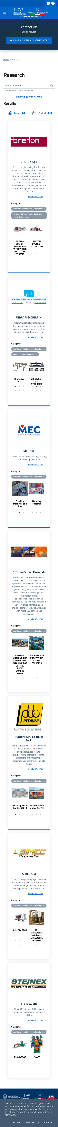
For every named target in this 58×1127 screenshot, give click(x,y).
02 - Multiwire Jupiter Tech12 (37, 807)
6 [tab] (36, 253)
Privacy (17, 1122)
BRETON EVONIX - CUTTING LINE (37, 244)
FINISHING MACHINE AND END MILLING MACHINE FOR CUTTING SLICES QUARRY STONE (20, 664)
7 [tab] (40, 253)
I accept (48, 1122)
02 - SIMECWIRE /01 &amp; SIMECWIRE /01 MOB (37, 935)
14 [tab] (36, 390)
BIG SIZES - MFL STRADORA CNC (36, 382)
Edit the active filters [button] (29, 97)
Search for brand (13, 85)
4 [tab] (28, 253)
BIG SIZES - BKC (20, 380)
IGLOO (37, 1056)
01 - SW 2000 (20, 930)
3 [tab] (23, 253)
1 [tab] (15, 253)
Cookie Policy (31, 1122)
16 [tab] (45, 390)
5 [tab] (32, 253)
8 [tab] (45, 253)
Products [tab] (44, 113)
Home (6, 59)
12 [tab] (28, 390)
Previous (9, 237)
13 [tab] (32, 390)
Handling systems (36, 502)
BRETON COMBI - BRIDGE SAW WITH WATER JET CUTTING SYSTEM (20, 248)
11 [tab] (23, 390)
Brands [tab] (19, 113)
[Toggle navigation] (4, 12)
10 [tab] (19, 390)
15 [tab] (40, 390)
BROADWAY (20, 1056)
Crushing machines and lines (20, 503)
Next (48, 237)
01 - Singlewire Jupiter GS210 (20, 807)
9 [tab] (30, 257)
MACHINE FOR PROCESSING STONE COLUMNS (36, 659)
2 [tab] (19, 253)
